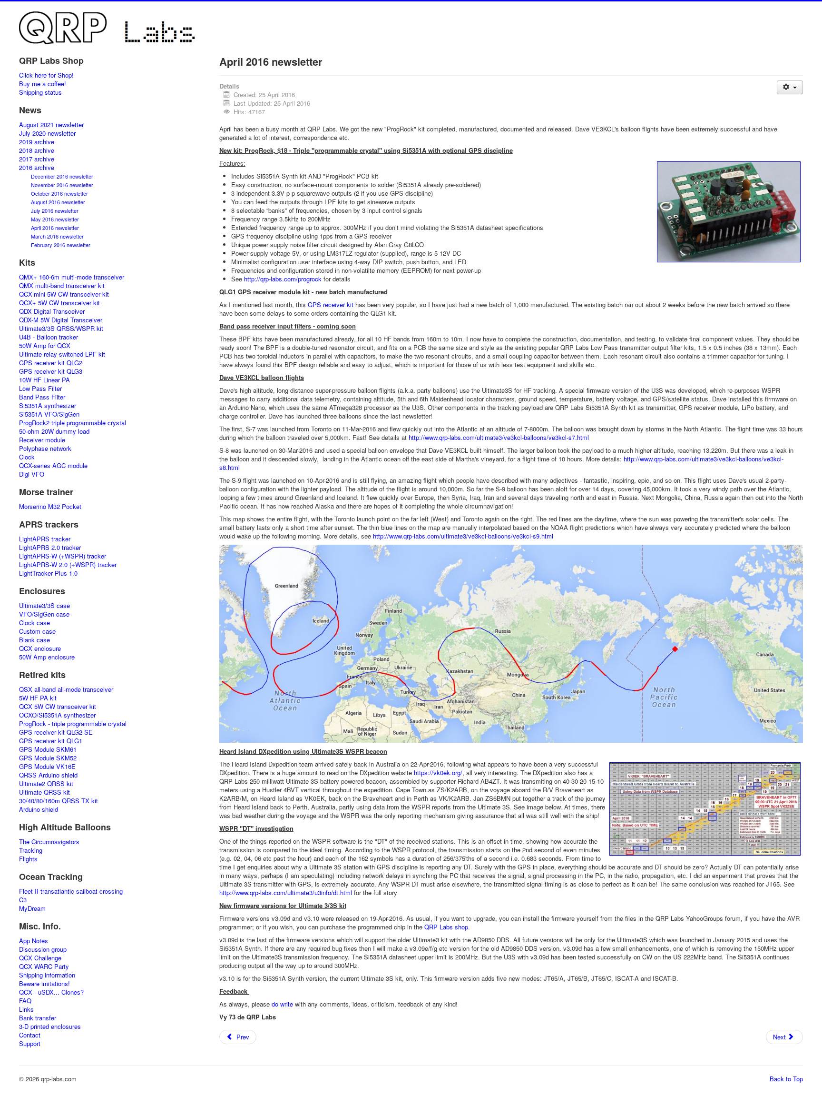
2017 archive (36, 159)
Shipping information (47, 975)
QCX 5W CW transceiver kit (57, 706)
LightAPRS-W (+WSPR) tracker (62, 556)
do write (282, 1003)
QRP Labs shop (446, 926)
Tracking (30, 850)
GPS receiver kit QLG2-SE (56, 732)
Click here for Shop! (46, 75)
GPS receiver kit (330, 304)
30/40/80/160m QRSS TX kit (58, 801)
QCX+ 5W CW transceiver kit (59, 303)
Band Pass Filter (42, 397)
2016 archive (36, 167)
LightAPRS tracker (44, 539)
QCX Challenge (40, 958)
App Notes (33, 941)
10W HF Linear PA (44, 380)
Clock (27, 457)
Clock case (34, 622)
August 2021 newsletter (51, 124)
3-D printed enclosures (50, 1026)
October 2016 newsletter (59, 193)
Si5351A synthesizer (47, 405)
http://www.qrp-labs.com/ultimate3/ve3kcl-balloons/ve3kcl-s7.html (499, 437)
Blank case (34, 640)
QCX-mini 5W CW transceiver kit (64, 294)
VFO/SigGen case (44, 614)
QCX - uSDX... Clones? (51, 992)
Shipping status (40, 92)
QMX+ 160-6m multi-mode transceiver (71, 277)
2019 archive (36, 142)
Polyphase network (45, 448)
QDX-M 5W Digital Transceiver (60, 320)
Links (26, 1009)
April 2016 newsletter (55, 227)
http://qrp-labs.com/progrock (283, 278)
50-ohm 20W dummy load (54, 431)
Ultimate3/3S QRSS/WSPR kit (61, 328)
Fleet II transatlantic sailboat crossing (71, 891)
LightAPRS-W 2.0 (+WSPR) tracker (68, 564)
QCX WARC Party (44, 966)
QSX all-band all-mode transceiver (66, 689)
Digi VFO (31, 474)
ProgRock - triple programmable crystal (73, 723)
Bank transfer (37, 1018)
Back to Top (786, 1078)
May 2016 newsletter (55, 219)
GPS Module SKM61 (48, 749)
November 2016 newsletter (62, 185)
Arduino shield (38, 809)
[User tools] (790, 87)
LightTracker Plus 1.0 (48, 573)
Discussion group (43, 949)
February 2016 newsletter (60, 245)
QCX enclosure (40, 648)
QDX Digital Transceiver (52, 311)
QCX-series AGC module (53, 465)
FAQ (25, 1001)
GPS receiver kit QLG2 (50, 363)
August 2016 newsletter (58, 202)
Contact (29, 1035)
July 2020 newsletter (47, 133)
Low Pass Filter (40, 388)
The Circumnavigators (49, 842)
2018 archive (36, 150)
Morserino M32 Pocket (50, 506)
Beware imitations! (44, 983)
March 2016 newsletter (57, 236)
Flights (28, 859)
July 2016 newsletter (54, 210)
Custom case (37, 631)
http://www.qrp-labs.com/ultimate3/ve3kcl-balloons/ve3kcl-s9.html (463, 535)
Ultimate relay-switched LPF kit (62, 354)
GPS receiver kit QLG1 (50, 741)
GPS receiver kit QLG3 (50, 371)
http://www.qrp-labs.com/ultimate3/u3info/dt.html (285, 892)
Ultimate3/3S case (44, 605)
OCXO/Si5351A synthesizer (57, 715)
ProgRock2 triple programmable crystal (72, 423)
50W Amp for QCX (44, 345)
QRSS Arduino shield (48, 775)
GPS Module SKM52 (48, 758)
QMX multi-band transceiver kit (62, 285)
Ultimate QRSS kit (44, 792)
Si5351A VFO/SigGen (49, 414)
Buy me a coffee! (42, 84)
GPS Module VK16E (47, 766)
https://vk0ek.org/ (438, 772)
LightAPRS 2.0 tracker (50, 547)
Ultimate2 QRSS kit (46, 783)
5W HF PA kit (38, 698)
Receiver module (42, 440)
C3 (23, 900)
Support (29, 1043)
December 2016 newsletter (62, 176)
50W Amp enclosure (47, 657)
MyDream (32, 908)
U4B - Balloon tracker (48, 337)
